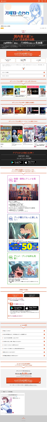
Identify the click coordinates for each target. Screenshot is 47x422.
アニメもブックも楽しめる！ (8, 60)
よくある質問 (38, 60)
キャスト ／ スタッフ (5, 75)
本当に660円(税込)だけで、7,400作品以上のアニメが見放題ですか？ (15, 334)
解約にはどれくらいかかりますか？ (9, 352)
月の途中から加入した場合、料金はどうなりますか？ (12, 341)
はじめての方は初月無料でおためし (23, 54)
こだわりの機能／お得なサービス (23, 60)
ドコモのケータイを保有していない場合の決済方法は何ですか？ (14, 348)
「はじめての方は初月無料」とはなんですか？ (11, 337)
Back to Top (23, 418)
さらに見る (23, 67)
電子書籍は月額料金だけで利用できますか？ (10, 355)
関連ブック (24, 30)
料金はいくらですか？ (7, 330)
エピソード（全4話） (5, 72)
